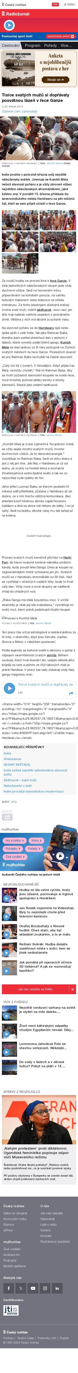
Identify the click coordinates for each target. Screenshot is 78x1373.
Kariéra (45, 1230)
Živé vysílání (14, 857)
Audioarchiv (11, 1255)
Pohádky (11, 848)
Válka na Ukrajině (15, 1213)
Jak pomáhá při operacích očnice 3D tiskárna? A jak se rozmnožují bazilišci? (45, 966)
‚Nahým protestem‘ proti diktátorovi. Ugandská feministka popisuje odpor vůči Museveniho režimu (36, 1152)
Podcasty (10, 1260)
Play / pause (9, 688)
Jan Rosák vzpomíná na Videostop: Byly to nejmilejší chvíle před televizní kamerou (46, 912)
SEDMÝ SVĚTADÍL (17, 764)
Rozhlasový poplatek (55, 1241)
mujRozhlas (10, 829)
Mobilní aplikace (14, 1266)
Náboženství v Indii (18, 786)
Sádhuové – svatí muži (20, 780)
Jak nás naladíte (52, 1213)
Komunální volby (15, 1219)
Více (66, 45)
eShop (7, 1230)
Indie (7, 753)
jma (14, 801)
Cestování (10, 45)
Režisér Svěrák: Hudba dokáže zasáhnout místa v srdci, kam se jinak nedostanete (44, 948)
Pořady (50, 45)
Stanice (8, 1224)
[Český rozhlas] (14, 4)
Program (32, 45)
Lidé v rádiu (49, 1224)
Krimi (35, 840)
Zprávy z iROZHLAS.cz (21, 1092)
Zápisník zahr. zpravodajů (19, 111)
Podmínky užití (47, 1338)
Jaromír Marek (54, 163)
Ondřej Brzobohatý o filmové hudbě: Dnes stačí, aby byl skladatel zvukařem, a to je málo (44, 930)
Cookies (8, 1338)
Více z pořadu (15, 1002)
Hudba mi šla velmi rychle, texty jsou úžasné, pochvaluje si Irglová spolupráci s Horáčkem (46, 894)
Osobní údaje (25, 1338)
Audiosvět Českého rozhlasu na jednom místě (31, 874)
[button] (71, 694)
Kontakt (46, 1236)
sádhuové (44, 310)
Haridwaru (46, 328)
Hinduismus (12, 759)
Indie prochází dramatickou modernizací (34, 791)
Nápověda (48, 1219)
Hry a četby (13, 840)
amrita (51, 655)
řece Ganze (58, 281)
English (64, 1338)
